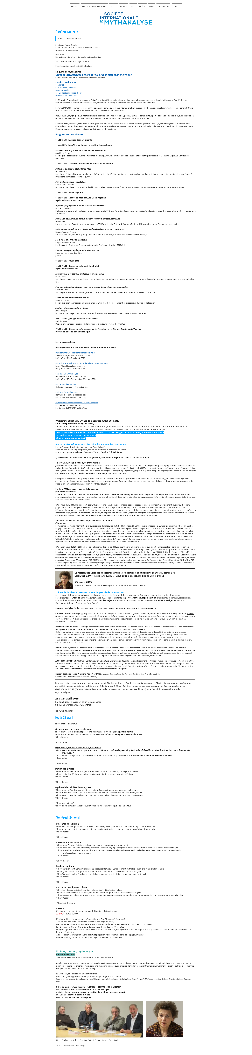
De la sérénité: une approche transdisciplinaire (75, 352)
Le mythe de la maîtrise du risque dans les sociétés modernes (81, 363)
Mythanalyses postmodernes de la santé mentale (76, 402)
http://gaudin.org (102, 483)
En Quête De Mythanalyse (66, 373)
